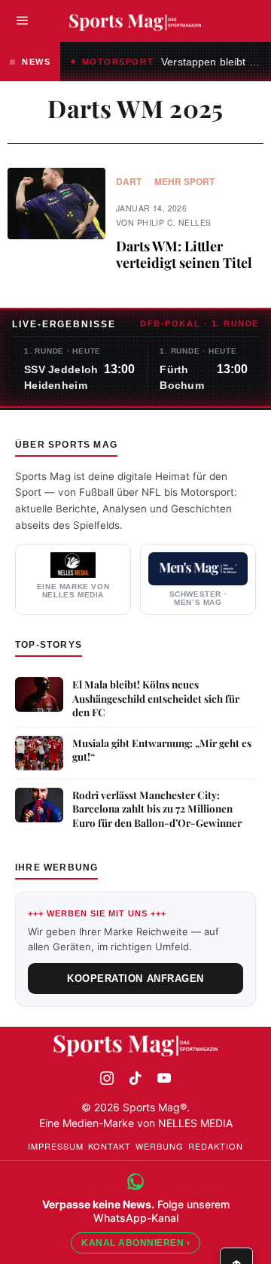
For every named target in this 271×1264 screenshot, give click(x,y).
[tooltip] (107, 1078)
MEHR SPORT (184, 181)
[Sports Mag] (136, 1044)
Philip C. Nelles (174, 222)
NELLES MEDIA (195, 1123)
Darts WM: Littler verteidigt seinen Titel (184, 255)
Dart (129, 181)
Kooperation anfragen (135, 978)
